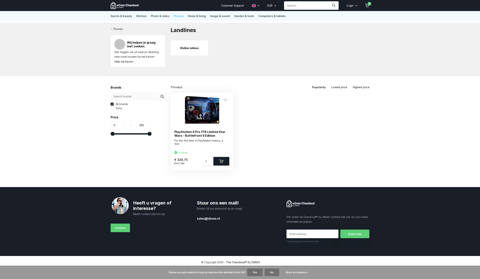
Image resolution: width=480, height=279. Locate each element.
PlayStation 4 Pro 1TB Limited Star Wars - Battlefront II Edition (199, 133)
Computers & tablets (272, 16)
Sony (118, 108)
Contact (120, 227)
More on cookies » (297, 272)
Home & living (197, 16)
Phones (179, 16)
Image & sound (220, 16)
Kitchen (141, 16)
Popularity (319, 87)
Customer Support (232, 5)
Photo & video (160, 16)
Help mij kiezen (123, 61)
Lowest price (339, 87)
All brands (121, 104)
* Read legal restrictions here (302, 241)
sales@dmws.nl (208, 218)
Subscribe (355, 234)
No (272, 272)
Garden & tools (244, 16)
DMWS (256, 262)
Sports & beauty (121, 16)
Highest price (361, 87)
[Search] (334, 5)
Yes (255, 272)
